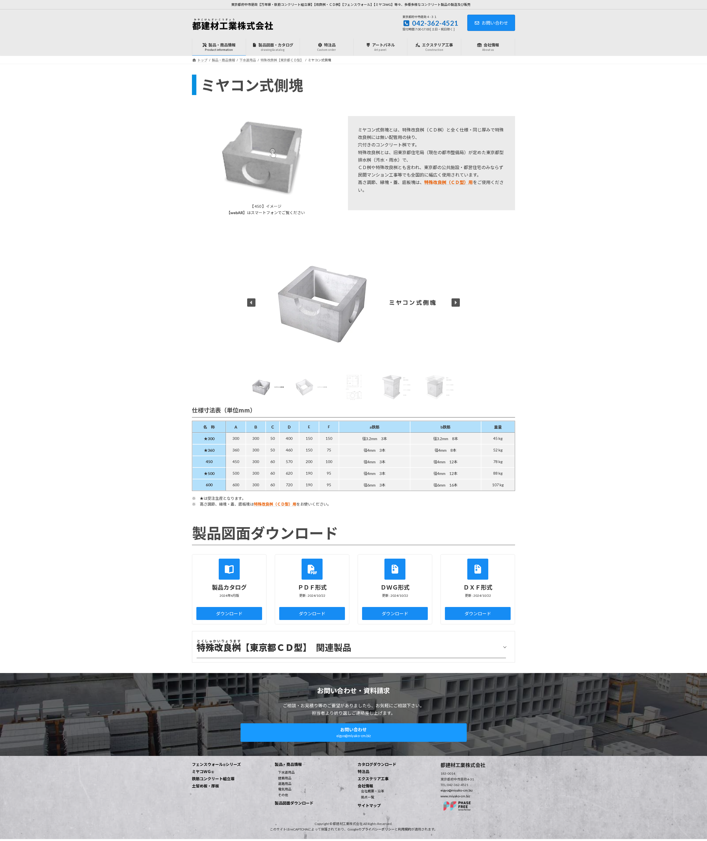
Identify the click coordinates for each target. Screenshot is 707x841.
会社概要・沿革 (372, 791)
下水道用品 (286, 772)
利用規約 (404, 829)
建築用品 (284, 778)
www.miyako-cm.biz (455, 796)
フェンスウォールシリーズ (216, 764)
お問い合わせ (495, 22)
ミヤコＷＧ (203, 771)
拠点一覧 (367, 797)
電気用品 (284, 789)
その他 (283, 795)
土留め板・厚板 (205, 786)
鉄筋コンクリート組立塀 (213, 778)
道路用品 (284, 784)
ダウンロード (229, 613)
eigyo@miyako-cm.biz (456, 790)
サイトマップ (369, 805)
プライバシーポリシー (378, 829)
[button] (251, 302)
